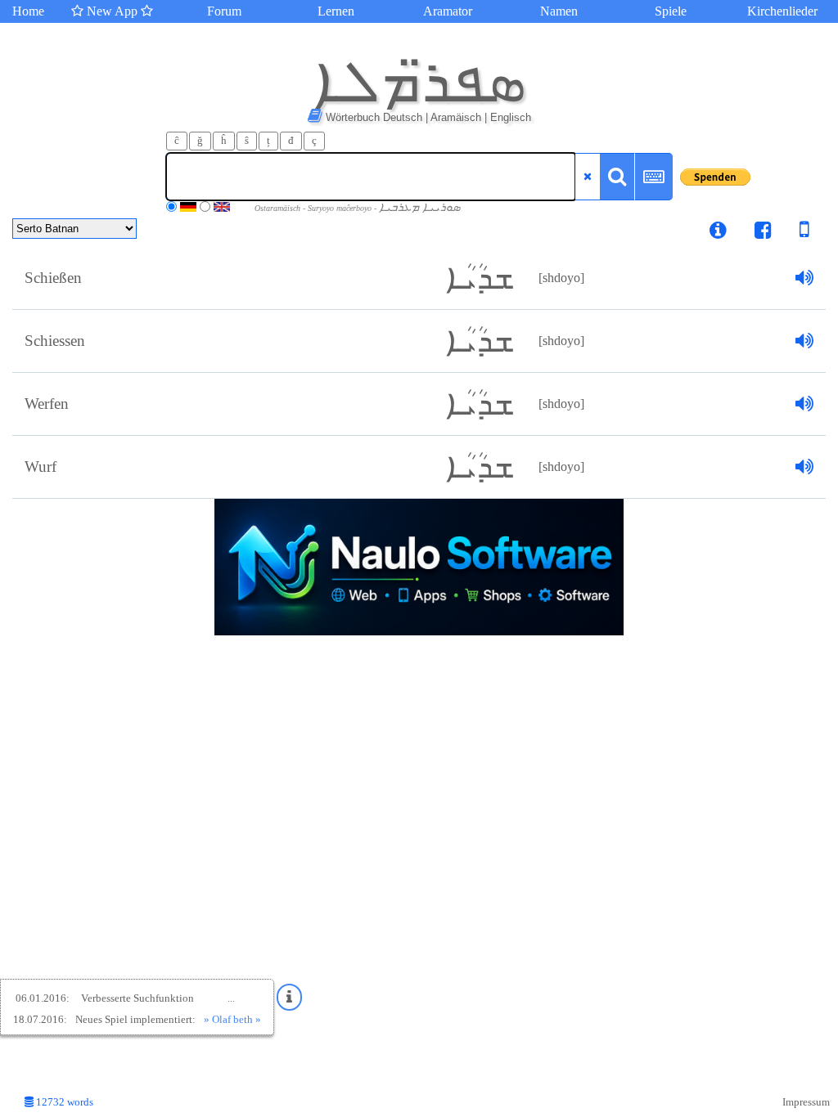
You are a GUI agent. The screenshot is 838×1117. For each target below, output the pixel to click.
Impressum (806, 1102)
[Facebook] (763, 233)
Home (28, 11)
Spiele (671, 11)
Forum (224, 11)
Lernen (336, 11)
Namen (559, 11)
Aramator (447, 11)
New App (112, 11)
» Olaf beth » (232, 1019)
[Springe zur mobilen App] (792, 233)
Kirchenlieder (782, 11)
